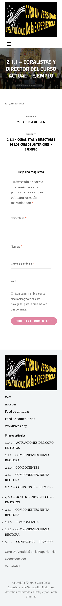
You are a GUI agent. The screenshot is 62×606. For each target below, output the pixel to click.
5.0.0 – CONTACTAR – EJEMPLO (29, 487)
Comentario (18, 218)
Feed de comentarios (20, 419)
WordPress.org (16, 426)
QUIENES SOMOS (16, 103)
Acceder (10, 404)
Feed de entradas (17, 411)
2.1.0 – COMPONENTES (22, 467)
